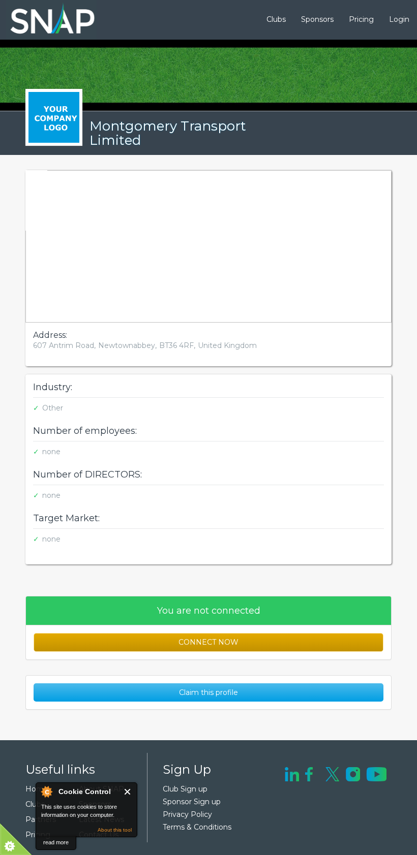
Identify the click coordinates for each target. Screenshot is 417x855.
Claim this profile (208, 692)
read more (56, 842)
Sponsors (317, 19)
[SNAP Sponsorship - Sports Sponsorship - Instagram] (353, 773)
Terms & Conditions (197, 827)
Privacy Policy (187, 814)
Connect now (208, 642)
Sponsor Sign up (192, 801)
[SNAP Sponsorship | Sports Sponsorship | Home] (45, 20)
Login (399, 19)
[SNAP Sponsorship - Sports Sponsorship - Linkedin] (292, 773)
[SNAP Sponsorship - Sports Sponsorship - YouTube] (376, 773)
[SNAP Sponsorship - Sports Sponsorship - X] (332, 773)
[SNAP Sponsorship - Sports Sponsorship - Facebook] (309, 773)
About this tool (115, 830)
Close (128, 791)
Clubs (276, 19)
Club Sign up (185, 789)
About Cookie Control (46, 791)
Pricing (361, 19)
